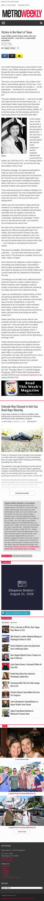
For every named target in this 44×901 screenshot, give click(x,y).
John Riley (7, 421)
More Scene (22, 831)
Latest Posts (13, 622)
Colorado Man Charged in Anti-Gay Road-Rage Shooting (19, 408)
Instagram (6, 875)
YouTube (5, 873)
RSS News (6, 877)
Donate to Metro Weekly (8, 5)
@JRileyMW (31, 421)
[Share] (4, 56)
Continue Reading (22, 493)
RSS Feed (31, 898)
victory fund (27, 556)
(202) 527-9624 (7, 858)
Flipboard (5, 871)
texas (20, 556)
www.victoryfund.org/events (27, 375)
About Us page (6, 860)
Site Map (24, 898)
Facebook (6, 866)
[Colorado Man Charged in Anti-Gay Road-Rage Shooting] (22, 451)
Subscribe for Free (24, 5)
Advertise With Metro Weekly (10, 2)
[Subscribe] (19, 56)
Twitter (4, 868)
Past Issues (18, 898)
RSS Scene (16, 877)
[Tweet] (12, 56)
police (14, 556)
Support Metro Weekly (7, 898)
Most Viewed (5, 622)
